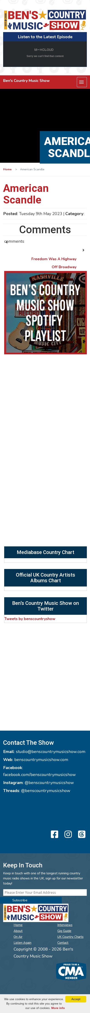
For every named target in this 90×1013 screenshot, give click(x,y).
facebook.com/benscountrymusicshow (39, 774)
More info (58, 1008)
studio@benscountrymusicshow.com (50, 751)
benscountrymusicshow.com (41, 759)
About (18, 931)
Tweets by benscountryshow (29, 618)
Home (7, 169)
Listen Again (22, 943)
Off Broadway (64, 267)
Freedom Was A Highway (53, 258)
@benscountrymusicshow (49, 782)
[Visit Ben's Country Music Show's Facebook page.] (54, 834)
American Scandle (26, 194)
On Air (18, 937)
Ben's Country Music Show (26, 80)
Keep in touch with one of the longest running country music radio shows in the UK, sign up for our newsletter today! (43, 878)
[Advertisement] (45, 499)
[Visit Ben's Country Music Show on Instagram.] (67, 834)
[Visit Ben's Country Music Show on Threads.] (81, 834)
